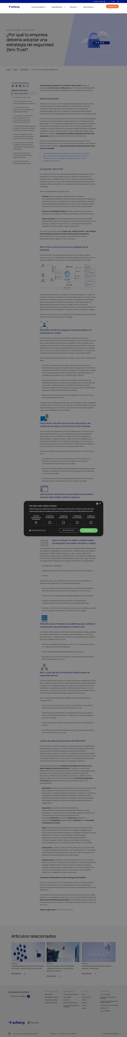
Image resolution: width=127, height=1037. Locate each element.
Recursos (73, 7)
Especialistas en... (57, 7)
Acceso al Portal (98, 1)
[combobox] (97, 504)
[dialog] (63, 518)
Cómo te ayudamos (38, 7)
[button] (37, 530)
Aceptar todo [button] (88, 530)
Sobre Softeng (88, 7)
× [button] (100, 503)
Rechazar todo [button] (68, 530)
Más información (87, 511)
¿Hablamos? (112, 6)
